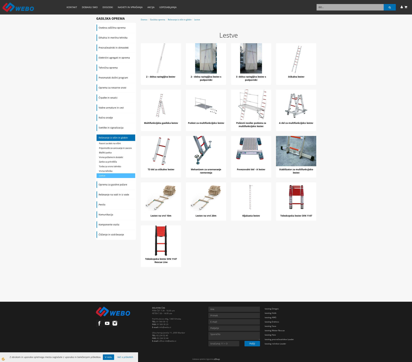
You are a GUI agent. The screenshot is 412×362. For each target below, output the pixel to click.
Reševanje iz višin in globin (113, 137)
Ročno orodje (106, 117)
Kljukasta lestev (251, 215)
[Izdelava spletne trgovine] (217, 359)
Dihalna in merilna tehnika (113, 37)
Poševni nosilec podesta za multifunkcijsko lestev (251, 124)
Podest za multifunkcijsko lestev (206, 122)
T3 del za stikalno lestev (161, 169)
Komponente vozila (109, 224)
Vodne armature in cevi (111, 107)
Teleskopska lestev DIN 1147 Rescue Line (161, 260)
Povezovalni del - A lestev (251, 169)
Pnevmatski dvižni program (113, 77)
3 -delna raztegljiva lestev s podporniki (251, 78)
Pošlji (252, 343)
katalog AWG (270, 317)
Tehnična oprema (108, 67)
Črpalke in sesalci (108, 97)
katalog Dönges (272, 308)
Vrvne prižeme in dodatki (111, 157)
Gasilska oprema (157, 19)
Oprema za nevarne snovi (112, 87)
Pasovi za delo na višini (110, 143)
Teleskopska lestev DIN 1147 (296, 215)
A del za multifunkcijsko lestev (296, 122)
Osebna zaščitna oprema (112, 27)
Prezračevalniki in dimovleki (114, 47)
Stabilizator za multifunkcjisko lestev (296, 171)
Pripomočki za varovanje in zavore (115, 148)
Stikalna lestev (296, 76)
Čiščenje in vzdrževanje (111, 234)
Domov (144, 19)
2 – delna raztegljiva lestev (161, 76)
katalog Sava (270, 326)
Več (160, 58)
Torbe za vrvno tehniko (110, 166)
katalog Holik (270, 313)
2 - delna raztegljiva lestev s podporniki (206, 78)
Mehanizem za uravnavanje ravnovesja (206, 171)
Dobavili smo (90, 7)
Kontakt (72, 7)
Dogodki (108, 7)
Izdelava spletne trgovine (202, 359)
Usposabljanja (168, 7)
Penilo (102, 204)
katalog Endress (272, 321)
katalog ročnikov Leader (275, 343)
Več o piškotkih (125, 357)
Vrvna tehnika (105, 170)
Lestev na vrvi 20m (206, 215)
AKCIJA (150, 7)
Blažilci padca (105, 152)
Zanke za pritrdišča (108, 161)
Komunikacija (106, 214)
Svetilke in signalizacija (111, 127)
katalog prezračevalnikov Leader (279, 339)
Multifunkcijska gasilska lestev (161, 122)
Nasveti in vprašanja (130, 7)
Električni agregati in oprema (114, 57)
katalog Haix (270, 334)
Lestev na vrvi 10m (160, 215)
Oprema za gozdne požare (113, 184)
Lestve (102, 175)
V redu (108, 357)
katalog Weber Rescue (275, 330)
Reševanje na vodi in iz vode (114, 194)
